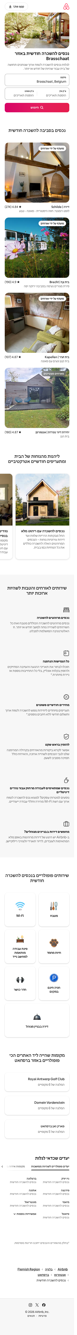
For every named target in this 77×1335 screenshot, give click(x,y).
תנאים (31, 1316)
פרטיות (42, 1316)
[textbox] (53, 95)
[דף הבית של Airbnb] (66, 6)
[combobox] (37, 81)
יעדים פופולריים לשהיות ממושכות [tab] (50, 1166)
